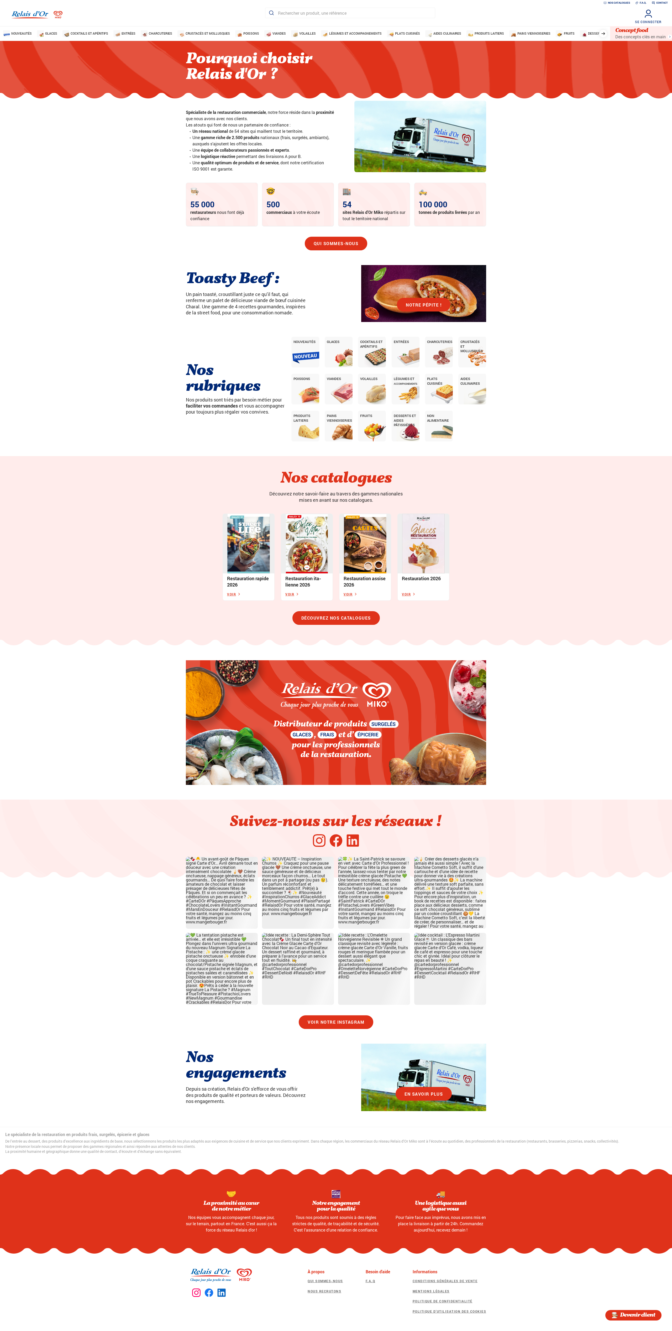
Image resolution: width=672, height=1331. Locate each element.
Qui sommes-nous (336, 243)
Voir (231, 594)
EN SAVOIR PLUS (424, 1094)
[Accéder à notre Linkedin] (221, 1293)
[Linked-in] (352, 840)
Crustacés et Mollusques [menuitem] (208, 33)
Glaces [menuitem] (51, 33)
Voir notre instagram (336, 1022)
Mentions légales (431, 1291)
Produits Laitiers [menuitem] (489, 33)
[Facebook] (336, 840)
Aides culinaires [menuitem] (447, 33)
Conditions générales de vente (445, 1281)
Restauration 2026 (421, 578)
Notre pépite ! (424, 305)
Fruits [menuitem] (569, 33)
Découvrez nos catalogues (336, 618)
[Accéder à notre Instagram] (196, 1293)
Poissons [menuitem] (251, 33)
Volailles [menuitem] (307, 33)
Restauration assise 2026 (365, 581)
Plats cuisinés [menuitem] (407, 33)
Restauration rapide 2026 (248, 581)
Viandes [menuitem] (279, 33)
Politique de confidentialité (442, 1301)
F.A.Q (370, 1281)
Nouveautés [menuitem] (21, 33)
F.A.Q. (643, 2)
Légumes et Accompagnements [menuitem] (355, 33)
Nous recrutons (324, 1291)
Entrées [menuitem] (128, 33)
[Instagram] (319, 840)
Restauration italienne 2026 (303, 581)
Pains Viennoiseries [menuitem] (533, 33)
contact (662, 2)
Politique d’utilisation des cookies (449, 1311)
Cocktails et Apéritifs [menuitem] (89, 33)
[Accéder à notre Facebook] (209, 1293)
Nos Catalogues (619, 2)
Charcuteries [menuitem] (160, 33)
